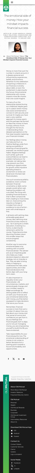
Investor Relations (17, 392)
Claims (13, 449)
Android (16, 433)
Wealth (13, 405)
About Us (14, 422)
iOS (15, 430)
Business (14, 410)
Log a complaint (16, 454)
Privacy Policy (20, 379)
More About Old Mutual (19, 390)
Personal (14, 402)
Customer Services (17, 447)
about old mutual (13, 56)
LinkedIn (17, 469)
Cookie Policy (27, 379)
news (22, 56)
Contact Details (16, 444)
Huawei (16, 436)
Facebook (17, 463)
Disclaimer (13, 379)
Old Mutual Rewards (17, 408)
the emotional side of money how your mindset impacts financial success (17, 58)
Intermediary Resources (19, 419)
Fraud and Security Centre (19, 395)
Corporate (14, 413)
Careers (13, 452)
